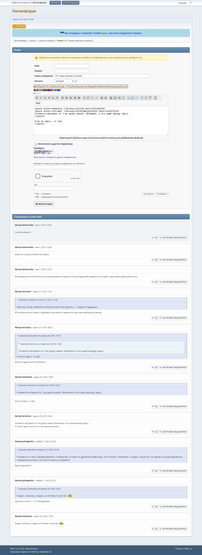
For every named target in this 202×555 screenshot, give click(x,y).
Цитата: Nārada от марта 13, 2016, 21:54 (39, 449)
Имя (37, 65)
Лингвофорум (24, 11)
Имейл (38, 70)
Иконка (39, 81)
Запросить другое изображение (61, 157)
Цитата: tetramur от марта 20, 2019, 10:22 (41, 344)
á (34, 93)
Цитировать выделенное (174, 237)
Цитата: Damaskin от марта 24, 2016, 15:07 (40, 488)
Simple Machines (31, 549)
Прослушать (39, 157)
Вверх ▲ (188, 548)
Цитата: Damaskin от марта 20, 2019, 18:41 (40, 335)
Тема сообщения (44, 76)
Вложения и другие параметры (55, 143)
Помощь (179, 548)
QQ (156, 237)
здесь (105, 33)
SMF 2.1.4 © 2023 (17, 549)
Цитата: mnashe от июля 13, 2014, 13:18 (38, 299)
